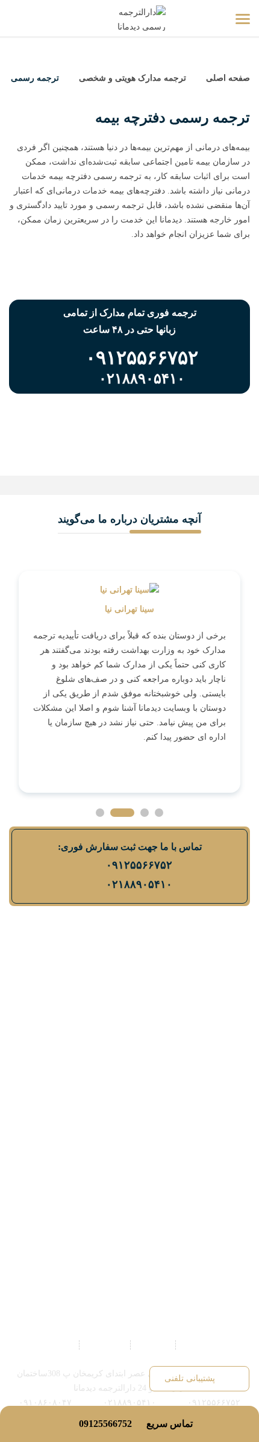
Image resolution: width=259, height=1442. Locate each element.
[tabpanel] (129, 681)
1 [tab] (159, 812)
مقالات (60, 1344)
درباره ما (152, 1344)
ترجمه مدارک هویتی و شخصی (132, 78)
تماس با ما (104, 1344)
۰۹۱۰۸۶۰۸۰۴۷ (45, 1402)
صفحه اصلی (227, 78)
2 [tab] (144, 812)
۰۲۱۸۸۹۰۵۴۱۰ (139, 884)
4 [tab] (100, 812)
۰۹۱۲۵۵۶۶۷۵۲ (139, 865)
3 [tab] (122, 812)
